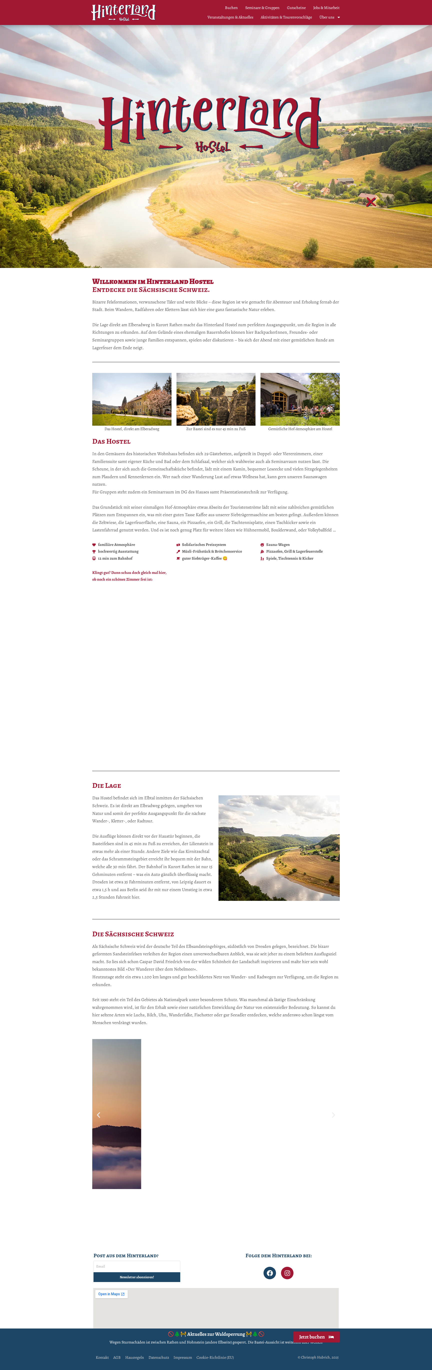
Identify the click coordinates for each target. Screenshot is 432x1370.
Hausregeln (134, 1357)
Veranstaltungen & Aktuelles (230, 17)
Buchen (231, 7)
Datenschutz (158, 1357)
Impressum (183, 1357)
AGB (117, 1357)
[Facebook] (270, 1273)
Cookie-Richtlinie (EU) (215, 1357)
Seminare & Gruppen (262, 7)
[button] (98, 679)
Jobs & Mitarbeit (326, 7)
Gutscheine (296, 7)
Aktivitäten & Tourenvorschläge (286, 17)
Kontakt (102, 1357)
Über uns (327, 17)
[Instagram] (287, 1273)
